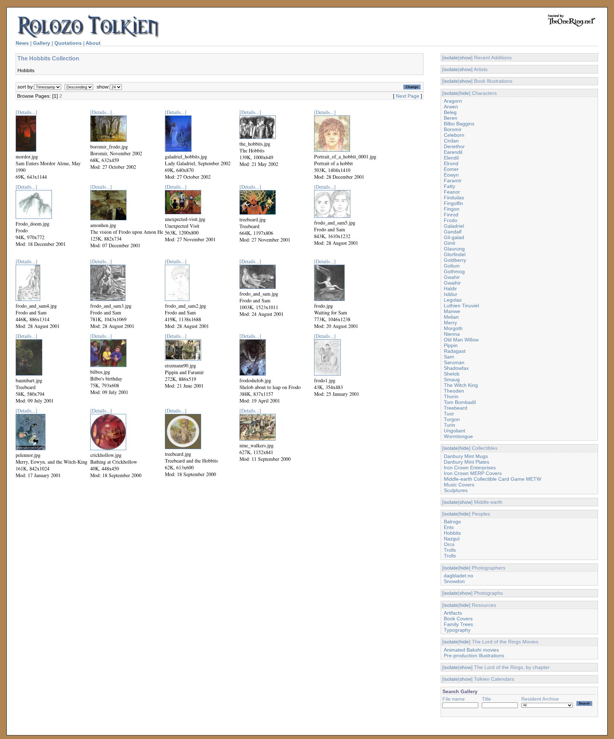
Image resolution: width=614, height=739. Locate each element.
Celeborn (454, 135)
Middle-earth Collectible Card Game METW (492, 479)
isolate (450, 57)
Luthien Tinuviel (461, 305)
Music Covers (459, 484)
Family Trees (458, 624)
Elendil (451, 158)
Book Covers (458, 618)
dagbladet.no (458, 575)
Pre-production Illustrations (474, 655)
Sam (449, 357)
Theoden (454, 391)
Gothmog (454, 271)
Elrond (451, 163)
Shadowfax (456, 368)
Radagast (454, 351)
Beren (450, 118)
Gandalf (453, 231)
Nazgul (451, 538)
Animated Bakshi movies (471, 650)
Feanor (452, 192)
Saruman (454, 362)
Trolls (450, 550)
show (465, 57)
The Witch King (461, 385)
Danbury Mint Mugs (466, 456)
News (22, 43)
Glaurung (454, 249)
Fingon (451, 209)
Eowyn (451, 175)
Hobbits (452, 533)
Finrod (451, 214)
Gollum (452, 266)
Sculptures (456, 490)
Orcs (449, 544)
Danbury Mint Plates (466, 462)
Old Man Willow (461, 339)
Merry (450, 322)
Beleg (450, 112)
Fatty (449, 186)
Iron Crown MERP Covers (473, 473)
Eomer (451, 169)
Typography (457, 630)
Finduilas (454, 197)
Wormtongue (458, 436)
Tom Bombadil (460, 402)
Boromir (453, 129)
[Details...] (26, 112)
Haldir (450, 288)
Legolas (453, 300)
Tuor (449, 413)
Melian (451, 317)
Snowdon (454, 581)
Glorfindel (454, 254)
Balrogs (452, 521)
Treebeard (455, 408)
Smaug (452, 379)
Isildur (450, 294)
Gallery (41, 43)
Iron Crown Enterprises (470, 467)
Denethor (454, 146)
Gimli (449, 243)
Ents (449, 527)
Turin (449, 425)
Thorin (451, 396)
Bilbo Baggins (459, 123)
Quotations (68, 43)
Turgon (452, 419)
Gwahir (452, 277)
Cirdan (451, 141)
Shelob (451, 374)
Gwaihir (452, 283)
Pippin (451, 345)
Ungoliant (454, 430)
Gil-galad (454, 237)
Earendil (453, 152)
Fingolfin (453, 203)
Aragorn (453, 101)
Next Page (407, 96)
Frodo (450, 220)
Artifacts (453, 613)
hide (464, 93)
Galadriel (454, 226)
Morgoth (453, 328)
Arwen (451, 106)
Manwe (452, 311)
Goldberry (455, 260)
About (93, 43)
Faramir (453, 180)
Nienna (452, 334)
